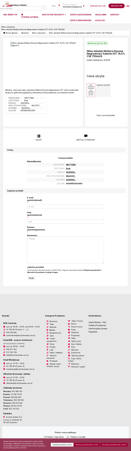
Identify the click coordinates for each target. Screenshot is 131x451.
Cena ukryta (95, 76)
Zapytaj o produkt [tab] (85, 140)
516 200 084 (11, 332)
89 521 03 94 (16, 406)
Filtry (54, 6)
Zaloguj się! (116, 6)
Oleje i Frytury (77, 321)
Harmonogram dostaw (98, 328)
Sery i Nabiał (76, 344)
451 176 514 (14, 409)
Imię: (34, 213)
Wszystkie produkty (53, 15)
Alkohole (25, 33)
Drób (52, 336)
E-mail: (34, 198)
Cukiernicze (75, 353)
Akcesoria (53, 321)
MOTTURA (29, 98)
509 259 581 (19, 400)
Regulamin (93, 332)
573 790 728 (11, 352)
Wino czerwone (38, 33)
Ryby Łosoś (76, 341)
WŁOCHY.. (35, 105)
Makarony (75, 364)
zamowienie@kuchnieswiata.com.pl (20, 335)
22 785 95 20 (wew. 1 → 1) (17, 329)
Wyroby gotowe (78, 356)
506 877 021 (11, 349)
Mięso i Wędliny (56, 353)
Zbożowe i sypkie (78, 367)
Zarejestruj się (98, 6)
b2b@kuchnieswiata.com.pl (17, 355)
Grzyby (52, 347)
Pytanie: (36, 228)
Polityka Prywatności (97, 325)
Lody (51, 350)
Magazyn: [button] (72, 7)
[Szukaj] (44, 7)
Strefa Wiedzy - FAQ (97, 322)
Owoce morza (76, 327)
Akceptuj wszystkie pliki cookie (114, 445)
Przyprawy (75, 335)
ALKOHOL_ (25, 103)
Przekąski (53, 361)
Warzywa (74, 350)
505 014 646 (17, 403)
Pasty (73, 330)
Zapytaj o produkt (103, 85)
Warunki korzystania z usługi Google (42, 272)
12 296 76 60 (16, 394)
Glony (52, 344)
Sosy (73, 347)
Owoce (74, 324)
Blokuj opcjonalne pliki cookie (87, 445)
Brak (26, 100)
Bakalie (52, 330)
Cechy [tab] (39, 140)
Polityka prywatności (92, 270)
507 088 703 (17, 391)
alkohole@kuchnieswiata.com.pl (19, 383)
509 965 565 (16, 397)
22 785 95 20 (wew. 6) (15, 366)
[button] (128, 5)
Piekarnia (75, 332)
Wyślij (31, 278)
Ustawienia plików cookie (62, 445)
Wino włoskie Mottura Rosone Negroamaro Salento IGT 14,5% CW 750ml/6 (80, 33)
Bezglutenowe (55, 333)
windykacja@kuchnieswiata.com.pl (20, 369)
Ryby (73, 338)
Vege (52, 324)
